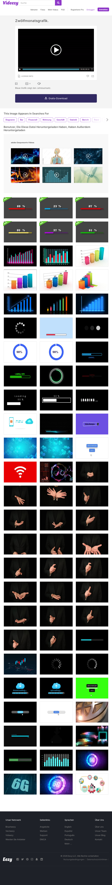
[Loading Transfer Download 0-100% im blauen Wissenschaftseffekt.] (56, 208)
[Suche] (58, 3)
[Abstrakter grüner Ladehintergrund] (20, 760)
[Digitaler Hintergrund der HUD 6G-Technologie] (56, 784)
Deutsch (69, 839)
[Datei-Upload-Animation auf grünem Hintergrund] (92, 688)
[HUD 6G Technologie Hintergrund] (92, 760)
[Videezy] (10, 3)
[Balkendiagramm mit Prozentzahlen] (56, 280)
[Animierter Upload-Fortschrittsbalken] (56, 712)
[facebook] (17, 859)
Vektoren (34, 10)
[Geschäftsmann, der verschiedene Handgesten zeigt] (92, 472)
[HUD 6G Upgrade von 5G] (20, 784)
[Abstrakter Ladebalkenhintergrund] (56, 328)
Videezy (9, 835)
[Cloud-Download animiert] (56, 736)
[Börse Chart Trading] (25, 157)
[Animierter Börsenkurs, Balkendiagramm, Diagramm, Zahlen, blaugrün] (56, 175)
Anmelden (103, 9)
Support (44, 835)
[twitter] (22, 859)
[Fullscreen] (92, 69)
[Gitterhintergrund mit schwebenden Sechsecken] (20, 448)
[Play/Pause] (20, 69)
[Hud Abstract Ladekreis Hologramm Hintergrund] (56, 376)
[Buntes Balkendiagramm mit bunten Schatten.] (92, 280)
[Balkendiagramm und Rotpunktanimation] (56, 760)
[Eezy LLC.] (7, 859)
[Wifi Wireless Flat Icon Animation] (20, 472)
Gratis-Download (58, 98)
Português (70, 835)
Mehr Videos (53, 10)
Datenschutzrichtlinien (97, 859)
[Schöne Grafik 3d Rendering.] (20, 280)
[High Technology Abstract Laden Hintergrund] (56, 424)
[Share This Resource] (93, 76)
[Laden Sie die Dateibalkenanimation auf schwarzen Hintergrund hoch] (20, 712)
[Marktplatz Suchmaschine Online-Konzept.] (92, 424)
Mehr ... (68, 843)
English (68, 826)
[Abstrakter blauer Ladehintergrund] (92, 640)
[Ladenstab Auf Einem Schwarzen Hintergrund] (92, 376)
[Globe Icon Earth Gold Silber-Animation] (92, 712)
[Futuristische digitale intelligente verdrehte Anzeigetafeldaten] (92, 736)
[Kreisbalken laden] (56, 664)
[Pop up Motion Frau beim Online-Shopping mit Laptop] (92, 784)
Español (68, 831)
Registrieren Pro (77, 10)
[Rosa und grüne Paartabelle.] (20, 256)
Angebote (44, 826)
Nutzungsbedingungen (73, 859)
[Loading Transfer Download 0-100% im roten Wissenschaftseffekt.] (20, 208)
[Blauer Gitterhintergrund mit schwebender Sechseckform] (56, 448)
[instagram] (32, 859)
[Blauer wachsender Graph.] (20, 304)
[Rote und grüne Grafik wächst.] (56, 256)
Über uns (99, 826)
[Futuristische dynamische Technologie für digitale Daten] (56, 472)
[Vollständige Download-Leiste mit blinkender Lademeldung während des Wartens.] (92, 352)
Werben (43, 831)
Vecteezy (10, 831)
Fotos (43, 10)
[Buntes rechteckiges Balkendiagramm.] (92, 256)
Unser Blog (100, 835)
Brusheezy (11, 826)
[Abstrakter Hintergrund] (88, 175)
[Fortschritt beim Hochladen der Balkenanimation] (92, 448)
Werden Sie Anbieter (15, 839)
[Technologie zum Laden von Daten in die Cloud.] (20, 424)
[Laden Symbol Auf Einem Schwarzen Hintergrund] (92, 328)
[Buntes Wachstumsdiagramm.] (56, 304)
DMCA (43, 839)
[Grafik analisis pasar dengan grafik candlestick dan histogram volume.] (25, 175)
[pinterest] (27, 859)
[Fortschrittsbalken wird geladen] (20, 736)
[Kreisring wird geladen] (20, 352)
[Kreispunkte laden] (92, 664)
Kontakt (98, 839)
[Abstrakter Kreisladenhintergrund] (20, 328)
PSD (63, 10)
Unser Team (100, 831)
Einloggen (91, 10)
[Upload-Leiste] (56, 688)
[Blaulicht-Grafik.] (92, 304)
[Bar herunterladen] (20, 688)
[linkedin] (41, 859)
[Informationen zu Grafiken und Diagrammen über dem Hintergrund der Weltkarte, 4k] (20, 664)
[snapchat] (36, 859)
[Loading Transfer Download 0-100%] (20, 232)
